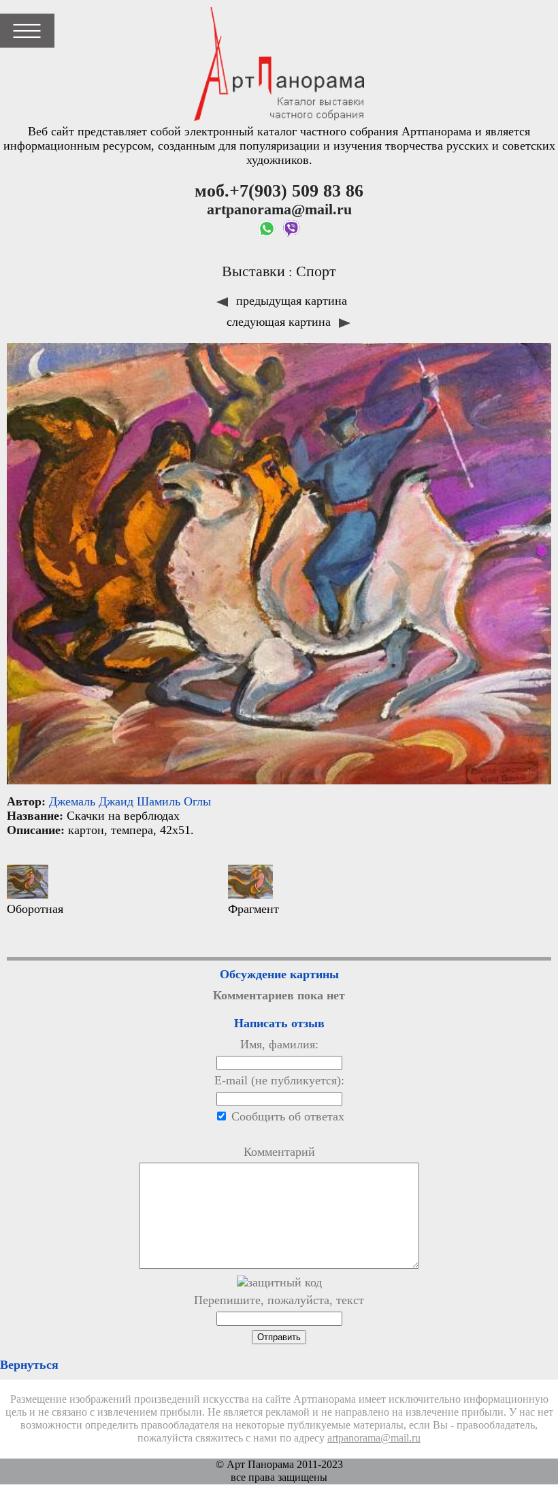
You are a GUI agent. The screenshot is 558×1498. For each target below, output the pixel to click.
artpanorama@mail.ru (374, 1438)
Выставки (253, 271)
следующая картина (280, 322)
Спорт (316, 271)
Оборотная (35, 909)
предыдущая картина (290, 300)
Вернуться (29, 1364)
